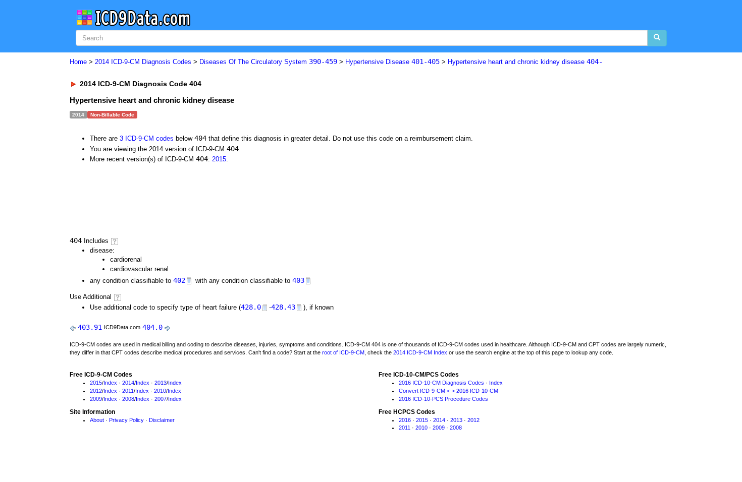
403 (298, 280)
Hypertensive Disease (392, 62)
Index (110, 383)
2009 (96, 399)
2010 (160, 391)
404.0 (152, 327)
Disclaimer (162, 420)
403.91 (90, 327)
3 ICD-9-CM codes (147, 138)
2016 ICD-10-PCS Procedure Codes (443, 399)
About (97, 420)
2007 (160, 399)
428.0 (251, 307)
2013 (160, 383)
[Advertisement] (250, 199)
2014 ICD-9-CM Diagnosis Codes (143, 62)
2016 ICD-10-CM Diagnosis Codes (441, 383)
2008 (128, 399)
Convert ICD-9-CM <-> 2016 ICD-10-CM (448, 391)
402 (179, 280)
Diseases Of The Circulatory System (268, 62)
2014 (128, 383)
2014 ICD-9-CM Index (420, 352)
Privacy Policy (126, 420)
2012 (96, 391)
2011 (128, 391)
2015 (219, 159)
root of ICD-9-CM (343, 352)
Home (78, 62)
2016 (405, 420)
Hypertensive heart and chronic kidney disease (525, 62)
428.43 (283, 307)
